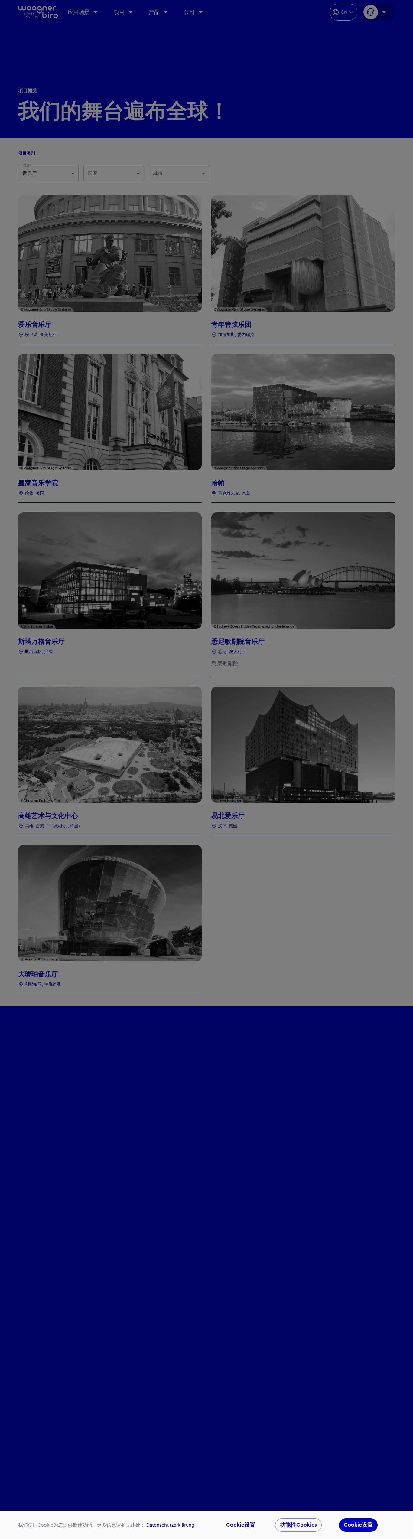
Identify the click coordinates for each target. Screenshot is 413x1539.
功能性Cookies (298, 1525)
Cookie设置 (240, 1525)
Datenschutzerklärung (170, 1525)
